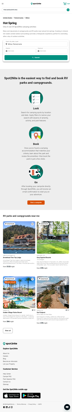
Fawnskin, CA (41, 255)
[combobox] (35, 44)
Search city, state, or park (12, 41)
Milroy (28, 18)
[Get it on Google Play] (31, 396)
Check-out (40, 48)
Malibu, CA (40, 310)
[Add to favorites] (32, 224)
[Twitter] (9, 407)
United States (7, 18)
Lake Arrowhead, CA (9, 255)
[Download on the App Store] (12, 395)
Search (37, 57)
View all (8, 330)
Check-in (8, 48)
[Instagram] (11, 407)
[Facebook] (4, 407)
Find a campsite (36, 202)
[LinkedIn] (7, 407)
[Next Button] (33, 237)
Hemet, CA (6, 310)
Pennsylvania (18, 18)
